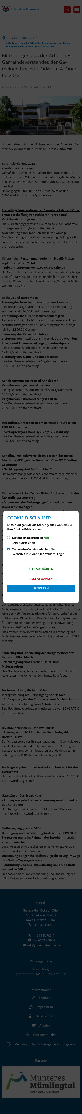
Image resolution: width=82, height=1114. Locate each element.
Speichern (41, 588)
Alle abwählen (41, 578)
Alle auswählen (41, 569)
